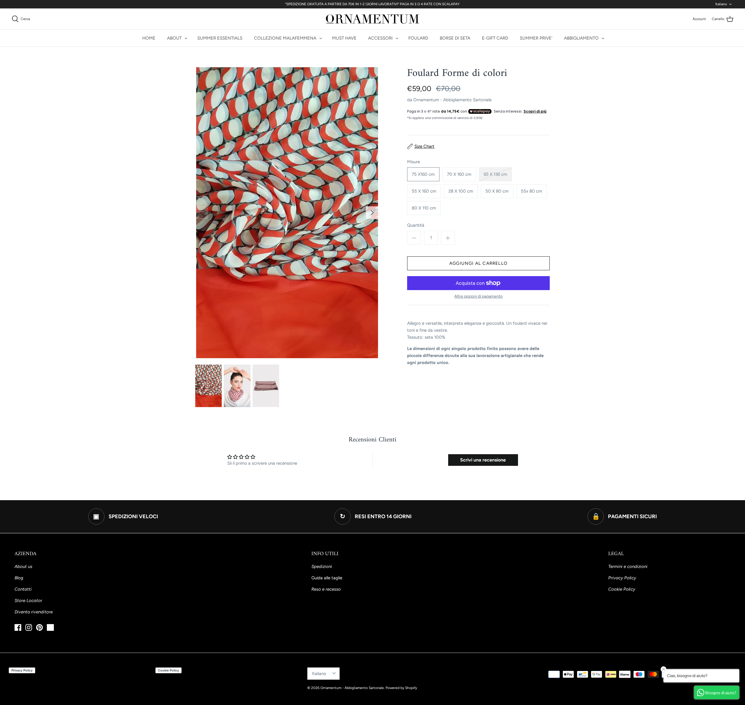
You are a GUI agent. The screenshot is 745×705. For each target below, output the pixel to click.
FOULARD (418, 38)
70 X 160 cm (459, 174)
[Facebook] (18, 627)
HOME (148, 38)
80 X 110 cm (424, 208)
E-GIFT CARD (495, 38)
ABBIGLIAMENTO (581, 38)
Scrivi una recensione (483, 460)
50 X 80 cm (497, 191)
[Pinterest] (39, 627)
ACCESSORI (380, 38)
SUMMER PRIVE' (536, 38)
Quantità (415, 225)
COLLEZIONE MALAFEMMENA (285, 38)
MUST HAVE (344, 38)
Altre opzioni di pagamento (478, 296)
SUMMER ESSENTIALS (219, 38)
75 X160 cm (423, 174)
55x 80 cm (531, 191)
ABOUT (174, 38)
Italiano (721, 4)
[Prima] (201, 212)
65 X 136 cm (495, 174)
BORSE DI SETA (455, 38)
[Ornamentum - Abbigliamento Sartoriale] (372, 19)
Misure (413, 161)
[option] (287, 212)
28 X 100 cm (460, 191)
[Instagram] (28, 627)
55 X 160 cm (424, 191)
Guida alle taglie (326, 577)
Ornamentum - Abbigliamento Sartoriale (452, 99)
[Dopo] (372, 212)
